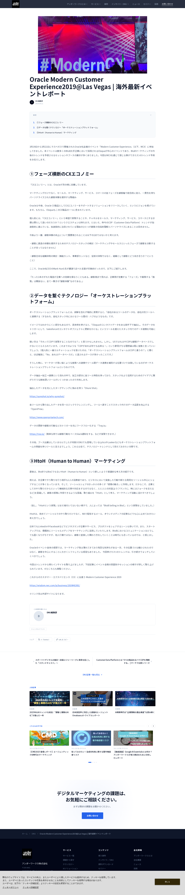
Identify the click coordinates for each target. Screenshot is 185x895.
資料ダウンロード (105, 864)
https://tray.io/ (37, 433)
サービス (95, 4)
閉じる (167, 882)
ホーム (25, 833)
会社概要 (137, 860)
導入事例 (102, 855)
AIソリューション (70, 868)
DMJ (34, 833)
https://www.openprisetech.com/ (47, 417)
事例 (106, 4)
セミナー (147, 4)
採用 (156, 4)
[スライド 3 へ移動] (94, 762)
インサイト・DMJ (119, 4)
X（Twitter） (45, 639)
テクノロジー (68, 864)
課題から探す (68, 860)
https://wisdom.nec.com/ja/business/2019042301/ (55, 585)
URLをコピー (63, 639)
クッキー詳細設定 (31, 887)
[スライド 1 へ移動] (89, 762)
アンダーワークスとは (76, 4)
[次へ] (153, 726)
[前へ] (148, 726)
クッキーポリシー (11, 887)
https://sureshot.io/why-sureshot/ (47, 396)
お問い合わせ (167, 4)
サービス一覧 (68, 855)
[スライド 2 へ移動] (92, 762)
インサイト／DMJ (106, 860)
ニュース (136, 4)
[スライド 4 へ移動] (96, 762)
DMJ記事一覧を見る (91, 674)
